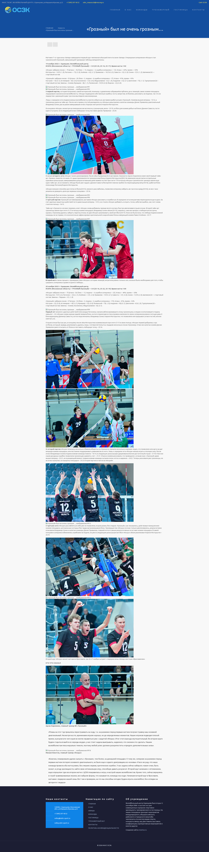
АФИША (91, 811)
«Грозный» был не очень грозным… (60, 30)
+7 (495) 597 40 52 (73, 2)
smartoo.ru (142, 830)
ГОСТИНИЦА (93, 818)
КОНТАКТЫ (92, 824)
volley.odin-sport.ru (61, 823)
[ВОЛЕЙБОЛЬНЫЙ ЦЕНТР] (17, 10)
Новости (61, 28)
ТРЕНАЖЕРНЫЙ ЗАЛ (96, 821)
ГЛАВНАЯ (49, 28)
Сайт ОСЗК (203, 2)
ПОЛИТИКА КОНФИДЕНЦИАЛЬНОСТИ (103, 828)
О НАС (90, 807)
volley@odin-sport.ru (62, 818)
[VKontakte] (104, 849)
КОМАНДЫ (92, 814)
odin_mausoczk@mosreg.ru (93, 2)
